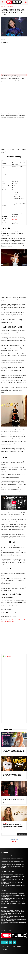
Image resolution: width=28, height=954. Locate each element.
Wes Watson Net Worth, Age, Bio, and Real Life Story (12, 864)
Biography (10, 6)
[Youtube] (14, 942)
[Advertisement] (14, 59)
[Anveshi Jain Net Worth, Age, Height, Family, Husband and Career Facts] (14, 763)
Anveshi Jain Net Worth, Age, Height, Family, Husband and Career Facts (12, 776)
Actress (5, 772)
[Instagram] (6, 942)
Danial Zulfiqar (5, 42)
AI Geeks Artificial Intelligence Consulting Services (12, 901)
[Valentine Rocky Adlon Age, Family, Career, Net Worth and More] (14, 813)
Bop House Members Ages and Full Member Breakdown (12, 874)
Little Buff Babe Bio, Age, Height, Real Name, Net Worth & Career (14, 751)
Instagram (14, 219)
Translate (14, 841)
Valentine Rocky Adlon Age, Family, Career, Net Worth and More (13, 826)
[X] (10, 942)
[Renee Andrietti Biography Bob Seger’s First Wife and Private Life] (14, 788)
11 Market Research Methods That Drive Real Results (12, 893)
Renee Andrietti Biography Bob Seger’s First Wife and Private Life (13, 801)
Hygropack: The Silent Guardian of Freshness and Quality (13, 903)
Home (3, 6)
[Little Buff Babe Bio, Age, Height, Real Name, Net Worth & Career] (14, 739)
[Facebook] (3, 942)
